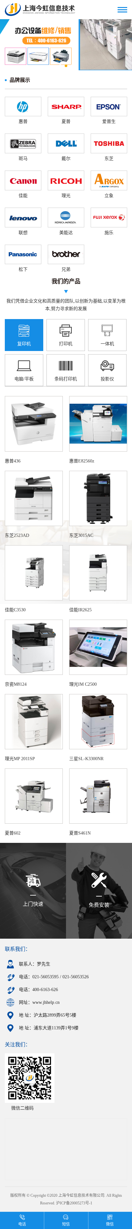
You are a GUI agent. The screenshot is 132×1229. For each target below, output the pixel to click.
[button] (60, 66)
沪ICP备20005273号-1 (74, 1203)
